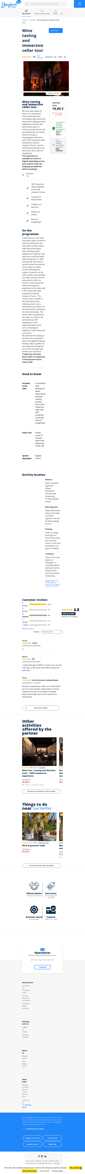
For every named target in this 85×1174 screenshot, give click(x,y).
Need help (52, 1144)
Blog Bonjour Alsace (25, 1063)
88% (49, 604)
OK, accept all (75, 1168)
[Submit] (28, 3)
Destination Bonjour (44, 1163)
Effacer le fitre (28, 628)
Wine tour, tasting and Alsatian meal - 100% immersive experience (38, 773)
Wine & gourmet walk (33, 845)
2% (49, 615)
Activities (25, 20)
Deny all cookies (29, 1171)
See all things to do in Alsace (35, 1129)
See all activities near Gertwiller (41, 865)
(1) (31, 843)
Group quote (52, 1138)
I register (42, 967)
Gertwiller (32, 20)
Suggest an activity (32, 1138)
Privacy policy (54, 1161)
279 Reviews (40, 57)
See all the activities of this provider (41, 791)
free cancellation (60, 128)
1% (49, 621)
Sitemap (56, 1163)
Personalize (44, 1171)
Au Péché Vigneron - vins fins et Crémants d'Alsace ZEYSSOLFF (52, 583)
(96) (31, 768)
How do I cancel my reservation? (26, 998)
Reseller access (32, 1144)
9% (49, 610)
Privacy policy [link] (57, 1171)
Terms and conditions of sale (36, 1161)
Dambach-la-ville (43, 843)
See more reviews (40, 708)
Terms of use (30, 1163)
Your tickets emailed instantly (60, 124)
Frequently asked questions (26, 1006)
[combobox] (45, 3)
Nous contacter (59, 149)
